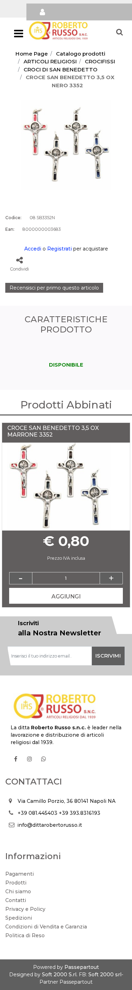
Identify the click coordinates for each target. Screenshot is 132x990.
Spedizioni (18, 918)
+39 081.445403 (37, 813)
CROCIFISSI (100, 61)
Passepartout (81, 967)
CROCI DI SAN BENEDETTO (61, 69)
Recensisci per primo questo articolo (54, 288)
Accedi (32, 249)
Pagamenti (19, 874)
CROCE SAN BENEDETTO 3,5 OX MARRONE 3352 (53, 431)
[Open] (18, 35)
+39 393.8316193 (79, 813)
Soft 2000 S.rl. (59, 974)
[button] (66, 144)
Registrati (59, 249)
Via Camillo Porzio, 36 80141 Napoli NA (66, 801)
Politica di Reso (25, 935)
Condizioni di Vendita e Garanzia (46, 927)
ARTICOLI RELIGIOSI (50, 61)
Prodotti (15, 883)
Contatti (15, 900)
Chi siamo (18, 891)
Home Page (31, 53)
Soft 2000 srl (104, 974)
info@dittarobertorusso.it (49, 825)
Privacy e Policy (25, 909)
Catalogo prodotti (80, 53)
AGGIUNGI (66, 596)
